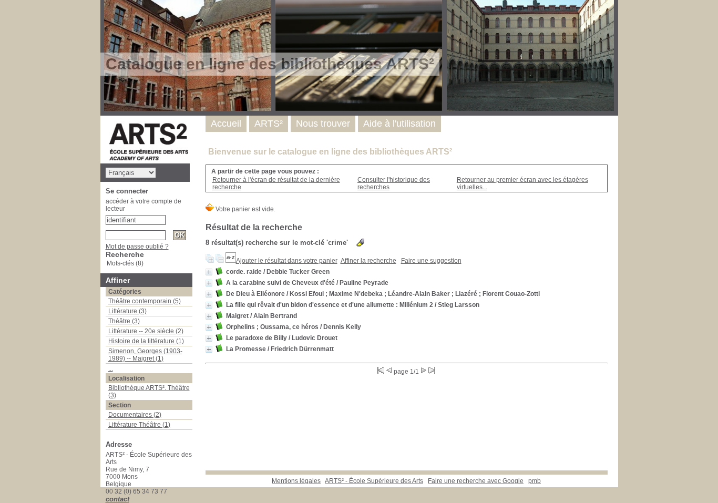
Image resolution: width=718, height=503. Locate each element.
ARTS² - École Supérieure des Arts (374, 481)
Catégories (124, 291)
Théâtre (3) (124, 321)
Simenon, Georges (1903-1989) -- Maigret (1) (145, 354)
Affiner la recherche (368, 260)
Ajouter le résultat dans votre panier (286, 260)
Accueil (226, 123)
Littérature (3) (127, 311)
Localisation (126, 378)
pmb (534, 481)
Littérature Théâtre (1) (139, 424)
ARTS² (268, 123)
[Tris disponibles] (230, 260)
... (110, 368)
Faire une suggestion (431, 260)
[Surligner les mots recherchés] (360, 243)
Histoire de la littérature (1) (146, 341)
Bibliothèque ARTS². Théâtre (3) (149, 391)
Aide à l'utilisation (399, 123)
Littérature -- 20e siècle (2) (145, 331)
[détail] (209, 272)
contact (117, 499)
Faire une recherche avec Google (476, 481)
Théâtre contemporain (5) (144, 301)
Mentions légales (296, 481)
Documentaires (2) (134, 414)
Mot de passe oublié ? (137, 246)
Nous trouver (323, 123)
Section (119, 405)
